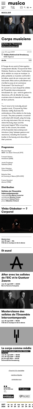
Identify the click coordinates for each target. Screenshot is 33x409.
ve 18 (8, 405)
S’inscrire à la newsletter (16, 371)
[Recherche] (24, 7)
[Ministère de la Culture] (8, 389)
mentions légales (16, 375)
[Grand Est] (8, 396)
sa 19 (12, 405)
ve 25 (30, 405)
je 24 (26, 405)
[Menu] (3, 3)
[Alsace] (24, 396)
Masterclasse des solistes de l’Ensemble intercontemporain (15, 314)
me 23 (22, 405)
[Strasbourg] (24, 389)
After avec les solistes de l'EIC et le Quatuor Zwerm (15, 277)
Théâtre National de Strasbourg (16, 55)
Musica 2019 (6, 12)
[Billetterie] (21, 7)
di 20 (15, 405)
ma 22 (18, 405)
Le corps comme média (16, 348)
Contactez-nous (16, 379)
